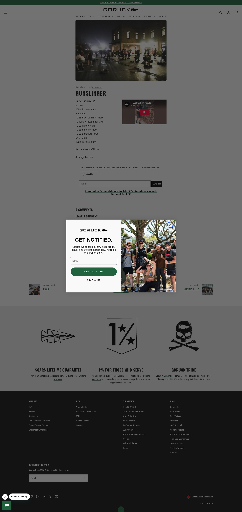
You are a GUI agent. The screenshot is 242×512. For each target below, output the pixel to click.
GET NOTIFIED (93, 271)
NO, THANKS (93, 280)
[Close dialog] (170, 224)
